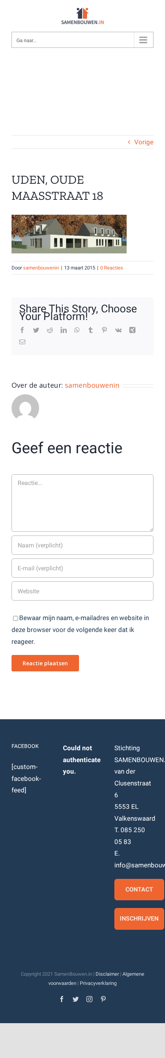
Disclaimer (107, 974)
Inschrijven (139, 918)
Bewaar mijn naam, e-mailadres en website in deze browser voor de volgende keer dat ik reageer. (80, 629)
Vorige (143, 142)
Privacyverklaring (98, 983)
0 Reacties (111, 268)
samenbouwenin (41, 268)
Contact (139, 889)
